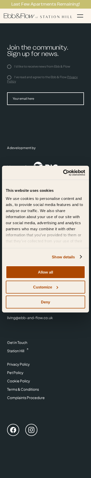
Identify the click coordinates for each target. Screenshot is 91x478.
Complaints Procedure (26, 397)
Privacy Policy (18, 364)
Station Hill (15, 350)
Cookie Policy (18, 381)
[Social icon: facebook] (13, 431)
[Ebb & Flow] (38, 15)
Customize (42, 287)
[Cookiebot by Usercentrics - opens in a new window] (64, 172)
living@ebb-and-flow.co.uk (30, 317)
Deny (45, 302)
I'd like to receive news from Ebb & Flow (42, 66)
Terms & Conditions (23, 389)
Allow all (45, 272)
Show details (63, 257)
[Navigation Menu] (80, 15)
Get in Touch (17, 342)
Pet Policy (15, 372)
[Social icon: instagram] (31, 431)
